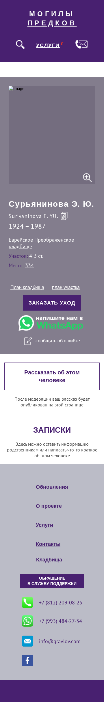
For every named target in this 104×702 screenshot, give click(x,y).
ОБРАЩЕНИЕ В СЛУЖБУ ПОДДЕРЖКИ (52, 581)
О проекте (49, 506)
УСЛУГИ (48, 45)
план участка (66, 287)
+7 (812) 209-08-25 (60, 602)
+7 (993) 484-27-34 (60, 621)
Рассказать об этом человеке (52, 376)
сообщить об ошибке (58, 340)
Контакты (48, 544)
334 (29, 265)
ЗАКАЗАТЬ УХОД (52, 302)
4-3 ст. (36, 256)
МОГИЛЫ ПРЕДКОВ (52, 18)
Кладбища (49, 559)
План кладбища (27, 287)
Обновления (52, 486)
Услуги (44, 525)
